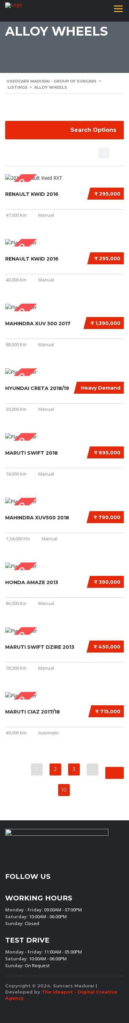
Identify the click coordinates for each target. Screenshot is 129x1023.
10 (64, 790)
